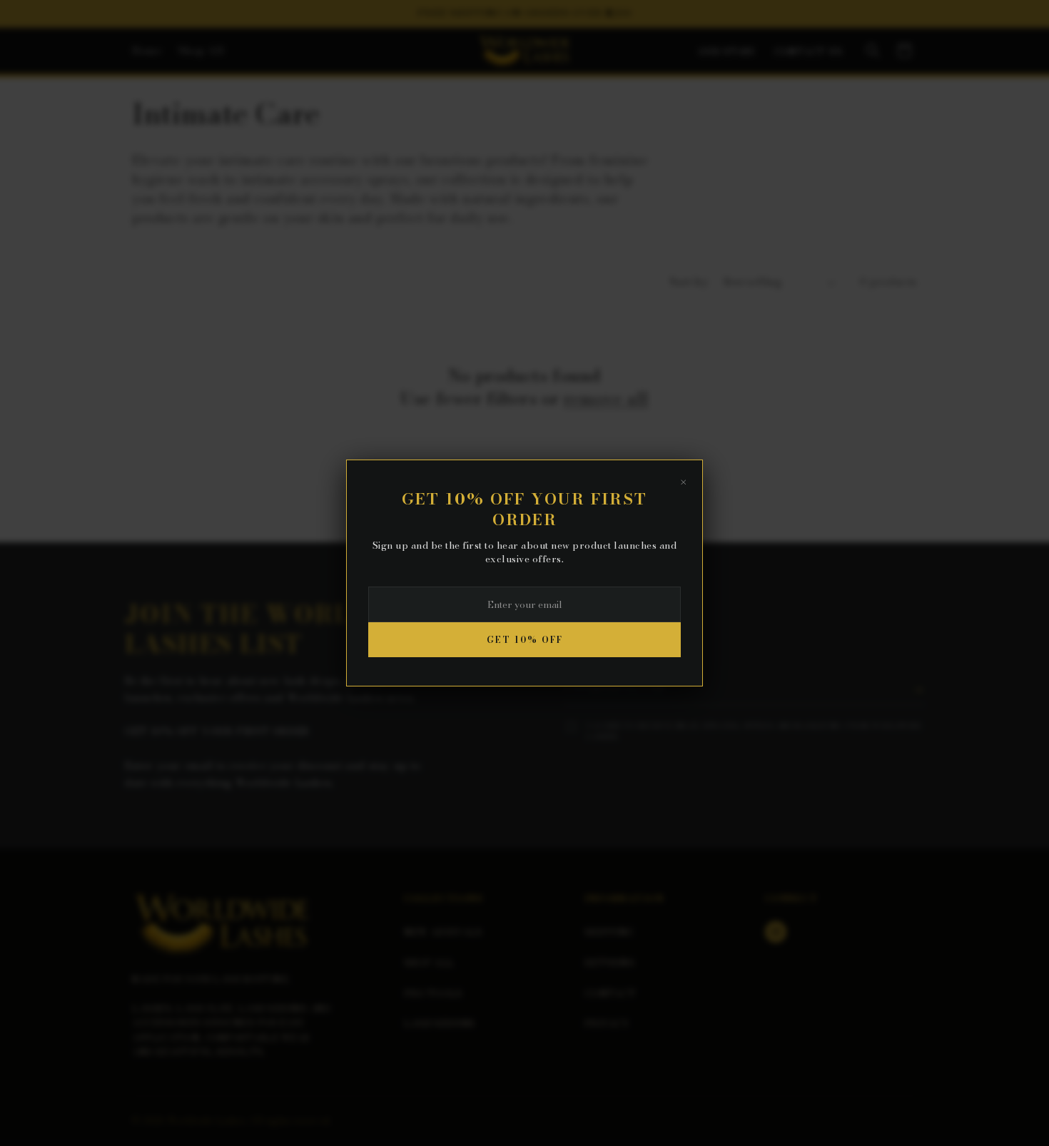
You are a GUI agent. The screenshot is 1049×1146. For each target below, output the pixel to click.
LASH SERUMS (439, 1023)
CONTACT (610, 993)
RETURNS (609, 962)
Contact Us (808, 52)
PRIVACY (606, 1023)
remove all (606, 398)
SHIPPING (608, 932)
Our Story (728, 52)
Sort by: (689, 282)
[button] (872, 50)
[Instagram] (775, 932)
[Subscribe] (918, 690)
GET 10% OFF (525, 639)
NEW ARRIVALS (443, 932)
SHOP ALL (429, 962)
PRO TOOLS (433, 993)
